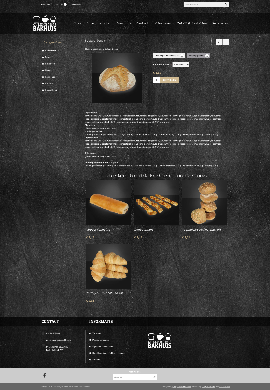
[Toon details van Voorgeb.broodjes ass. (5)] (204, 202)
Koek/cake (50, 77)
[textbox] (203, 4)
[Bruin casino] (225, 42)
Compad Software (208, 387)
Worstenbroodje (98, 229)
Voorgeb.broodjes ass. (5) (201, 229)
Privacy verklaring (100, 340)
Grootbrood (50, 50)
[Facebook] (43, 375)
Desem (48, 57)
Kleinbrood (50, 64)
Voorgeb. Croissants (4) (104, 293)
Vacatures (96, 333)
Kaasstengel (143, 229)
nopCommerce (224, 387)
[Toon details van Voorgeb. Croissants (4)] (108, 266)
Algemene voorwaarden (102, 346)
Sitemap (96, 359)
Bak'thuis (49, 83)
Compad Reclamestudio (181, 387)
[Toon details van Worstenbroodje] (108, 202)
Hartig (47, 70)
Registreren (45, 4)
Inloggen (59, 4)
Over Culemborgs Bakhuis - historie (108, 353)
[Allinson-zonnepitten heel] (219, 42)
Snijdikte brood (161, 64)
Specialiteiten (51, 90)
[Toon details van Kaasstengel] (156, 202)
